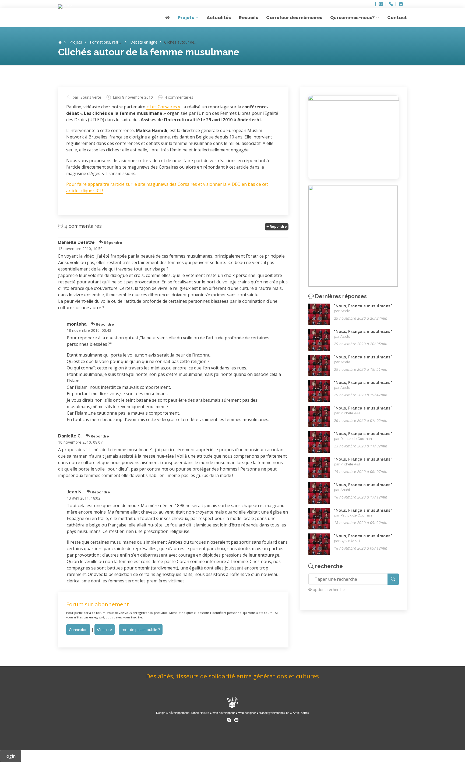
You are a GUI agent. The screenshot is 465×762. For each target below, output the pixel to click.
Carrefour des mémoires (294, 18)
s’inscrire (104, 629)
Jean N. (75, 491)
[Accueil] (60, 42)
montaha (77, 324)
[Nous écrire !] (236, 719)
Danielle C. (70, 436)
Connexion (78, 629)
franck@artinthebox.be (274, 712)
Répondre (278, 227)
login (10, 756)
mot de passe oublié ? (141, 629)
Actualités (219, 18)
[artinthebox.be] (232, 703)
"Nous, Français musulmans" (363, 306)
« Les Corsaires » (163, 107)
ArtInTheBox (301, 712)
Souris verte (90, 97)
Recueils (248, 18)
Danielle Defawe (76, 242)
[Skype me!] (229, 719)
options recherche (329, 589)
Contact (397, 18)
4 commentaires (179, 97)
